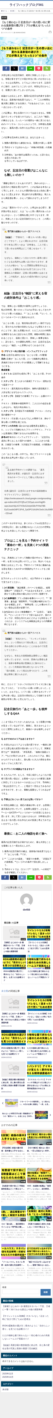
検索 (4, 1287)
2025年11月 (7, 1374)
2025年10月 (7, 1377)
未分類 (4, 17)
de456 (26, 909)
